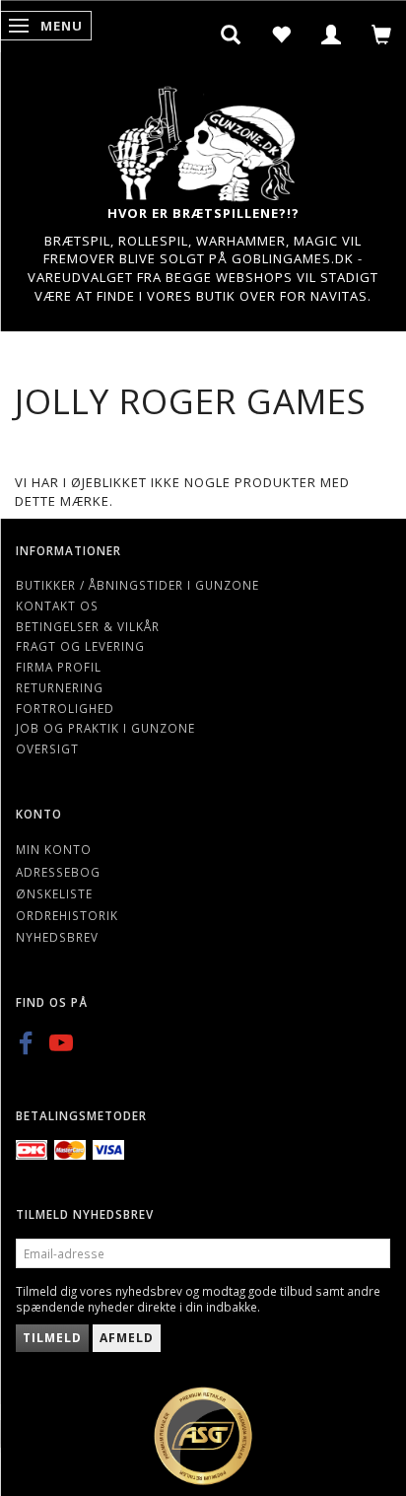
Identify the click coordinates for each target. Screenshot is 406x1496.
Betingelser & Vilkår (88, 626)
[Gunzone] (203, 138)
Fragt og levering (80, 646)
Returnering (59, 687)
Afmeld (127, 1337)
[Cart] (382, 34)
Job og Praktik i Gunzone (105, 728)
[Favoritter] (281, 34)
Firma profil (59, 667)
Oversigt (47, 748)
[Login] (331, 34)
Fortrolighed (65, 708)
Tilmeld (52, 1337)
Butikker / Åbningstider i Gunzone (137, 585)
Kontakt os (57, 605)
